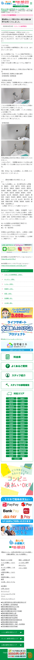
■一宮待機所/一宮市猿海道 (9, 604)
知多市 (22, 428)
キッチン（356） (9, 279)
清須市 (11, 442)
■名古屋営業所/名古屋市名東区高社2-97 (13, 602)
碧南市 (22, 409)
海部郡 (22, 453)
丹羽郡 (11, 453)
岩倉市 (22, 434)
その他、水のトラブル (8, 582)
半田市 (22, 404)
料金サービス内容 (6, 560)
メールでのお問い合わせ (20, 6)
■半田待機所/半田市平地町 (9, 626)
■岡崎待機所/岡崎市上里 (8, 613)
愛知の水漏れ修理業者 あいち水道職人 (13, 9)
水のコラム (22, 565)
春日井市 (11, 406)
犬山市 (22, 417)
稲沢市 (22, 423)
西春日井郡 (22, 450)
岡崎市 (11, 401)
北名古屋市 (22, 442)
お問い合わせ (5, 588)
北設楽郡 (17, 458)
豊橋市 (22, 398)
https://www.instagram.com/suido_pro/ (14, 265)
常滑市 (11, 420)
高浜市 (11, 434)
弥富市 (11, 445)
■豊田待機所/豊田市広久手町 (10, 606)
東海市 (22, 426)
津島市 (11, 409)
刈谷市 (11, 412)
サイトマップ (5, 591)
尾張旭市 (22, 431)
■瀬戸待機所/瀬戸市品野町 (9, 617)
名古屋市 (11, 398)
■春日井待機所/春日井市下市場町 (11, 611)
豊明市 (11, 436)
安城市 (11, 415)
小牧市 (11, 423)
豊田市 (22, 412)
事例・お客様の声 (24, 560)
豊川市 (22, 406)
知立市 (11, 431)
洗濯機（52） (8, 298)
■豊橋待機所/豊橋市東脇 (8, 609)
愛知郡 (11, 450)
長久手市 (22, 447)
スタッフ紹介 (23, 568)
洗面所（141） (9, 289)
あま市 (11, 447)
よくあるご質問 (24, 562)
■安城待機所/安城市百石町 (9, 615)
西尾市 (22, 415)
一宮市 (22, 401)
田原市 (11, 439)
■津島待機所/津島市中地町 (9, 622)
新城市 (11, 426)
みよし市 (22, 445)
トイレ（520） (9, 284)
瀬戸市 (11, 404)
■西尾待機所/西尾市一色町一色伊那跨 (13, 624)
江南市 (22, 420)
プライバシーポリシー (8, 599)
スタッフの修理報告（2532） (13, 274)
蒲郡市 (11, 417)
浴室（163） (8, 293)
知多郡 (11, 456)
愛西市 (22, 439)
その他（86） (8, 303)
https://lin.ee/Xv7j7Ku (8, 259)
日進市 (22, 436)
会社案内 (4, 586)
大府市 (11, 428)
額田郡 (22, 456)
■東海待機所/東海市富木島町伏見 (11, 620)
